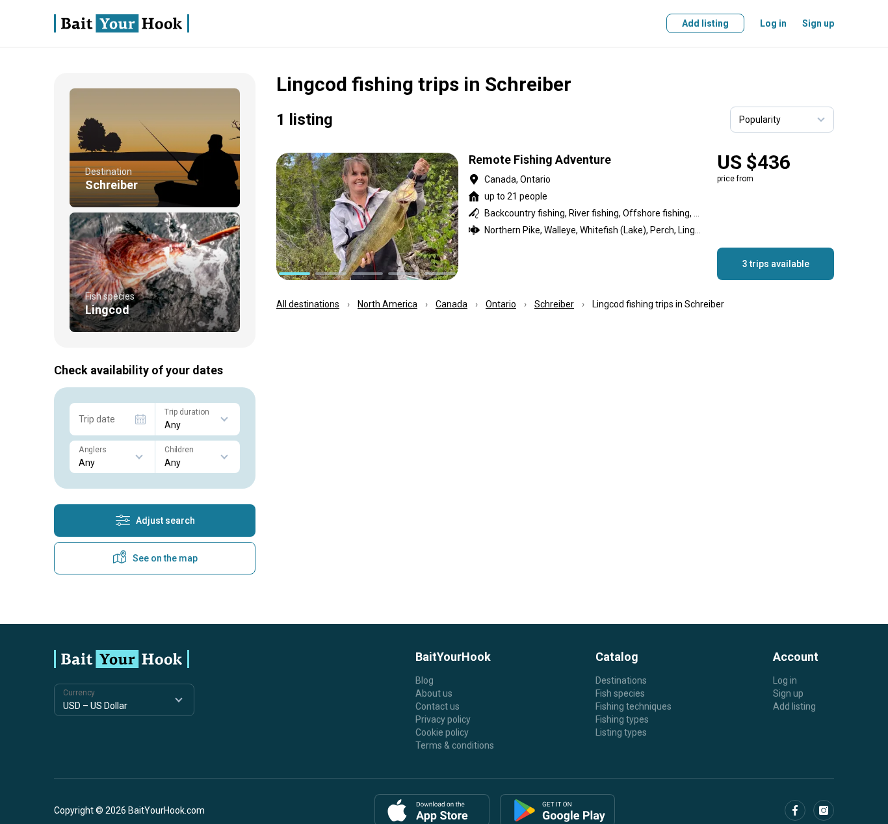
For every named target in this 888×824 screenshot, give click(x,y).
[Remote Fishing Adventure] (555, 216)
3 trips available (775, 264)
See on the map (165, 558)
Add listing (705, 23)
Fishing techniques (633, 706)
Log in (773, 23)
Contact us (437, 706)
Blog (424, 680)
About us (433, 693)
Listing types (621, 732)
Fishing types (622, 719)
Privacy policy (443, 719)
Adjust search (165, 520)
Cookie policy (442, 732)
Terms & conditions (454, 745)
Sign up (818, 23)
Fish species (620, 693)
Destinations (621, 680)
